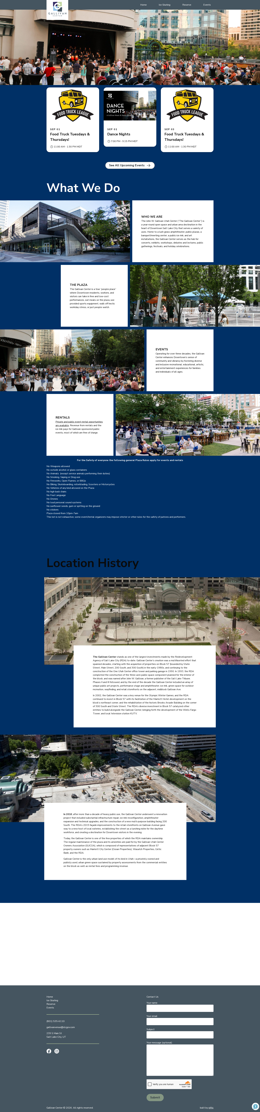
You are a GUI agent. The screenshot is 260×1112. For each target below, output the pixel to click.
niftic (211, 1107)
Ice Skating (164, 4)
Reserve (186, 4)
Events (207, 4)
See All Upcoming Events (127, 165)
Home (143, 4)
